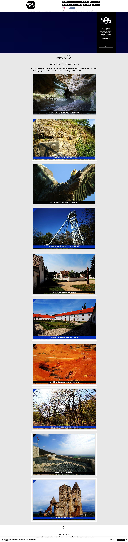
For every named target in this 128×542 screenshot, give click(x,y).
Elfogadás (121, 539)
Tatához (49, 69)
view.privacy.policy (5, 540)
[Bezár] (126, 540)
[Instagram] (63, 8)
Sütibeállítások (113, 539)
